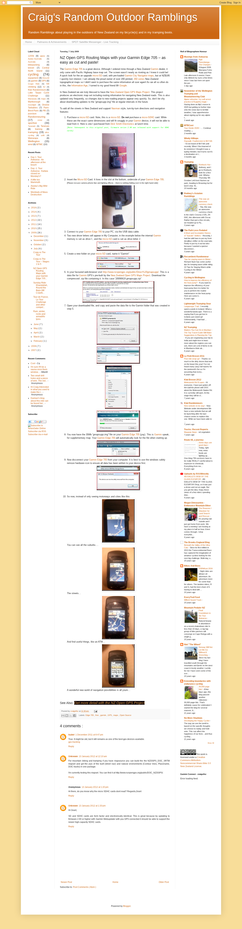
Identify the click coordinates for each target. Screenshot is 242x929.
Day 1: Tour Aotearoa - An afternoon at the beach (38, 161)
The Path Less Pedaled (195, 230)
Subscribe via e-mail (38, 434)
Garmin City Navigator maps (139, 75)
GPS (110, 715)
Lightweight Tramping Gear (197, 303)
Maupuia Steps (190, 432)
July (36, 248)
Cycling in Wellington (194, 277)
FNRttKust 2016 (206, 568)
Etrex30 (46, 78)
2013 (34, 216)
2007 (34, 350)
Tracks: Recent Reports (196, 429)
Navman (115, 108)
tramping (33, 132)
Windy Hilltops (191, 138)
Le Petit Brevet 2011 (194, 356)
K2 (44, 87)
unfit (42, 135)
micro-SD (97, 75)
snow (40, 120)
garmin (103, 715)
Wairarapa (33, 138)
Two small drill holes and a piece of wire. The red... (39, 378)
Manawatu (32, 99)
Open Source (125, 715)
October (38, 244)
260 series (139, 79)
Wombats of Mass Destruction (39, 193)
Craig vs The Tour (39, 253)
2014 (34, 212)
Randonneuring (36, 116)
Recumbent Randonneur (196, 256)
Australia (31, 62)
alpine (42, 56)
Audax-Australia (35, 59)
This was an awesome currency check (205, 201)
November (39, 240)
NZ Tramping (190, 327)
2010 (34, 228)
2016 (34, 207)
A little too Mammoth (35, 180)
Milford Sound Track (193, 600)
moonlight (32, 105)
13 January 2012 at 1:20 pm (95, 787)
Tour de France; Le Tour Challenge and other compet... (40, 302)
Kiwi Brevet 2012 (192, 379)
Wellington (34, 141)
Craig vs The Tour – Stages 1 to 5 (41, 261)
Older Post (164, 882)
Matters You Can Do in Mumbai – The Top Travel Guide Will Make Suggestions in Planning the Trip (198, 332)
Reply (71, 746)
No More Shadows (193, 718)
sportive (32, 122)
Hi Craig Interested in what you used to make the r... (40, 389)
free (97, 715)
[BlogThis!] (67, 715)
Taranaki (31, 126)
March (37, 336)
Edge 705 (90, 715)
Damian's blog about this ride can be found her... (39, 401)
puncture (32, 113)
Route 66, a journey (194, 440)
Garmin (154, 69)
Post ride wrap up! (192, 359)
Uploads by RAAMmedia (196, 474)
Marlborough (34, 102)
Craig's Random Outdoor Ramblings (112, 17)
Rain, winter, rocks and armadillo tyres (39, 315)
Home (28, 41)
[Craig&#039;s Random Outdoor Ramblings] (38, 428)
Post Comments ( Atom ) (84, 887)
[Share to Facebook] (74, 715)
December (39, 236)
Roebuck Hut (205, 165)
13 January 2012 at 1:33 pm (92, 806)
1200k (31, 56)
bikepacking (34, 65)
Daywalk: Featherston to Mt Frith (198, 141)
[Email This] (63, 715)
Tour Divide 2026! (192, 128)
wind (30, 144)
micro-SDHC (148, 117)
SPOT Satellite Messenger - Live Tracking (95, 41)
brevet (31, 68)
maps (116, 715)
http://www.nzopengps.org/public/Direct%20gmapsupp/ (131, 272)
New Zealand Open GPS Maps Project (130, 92)
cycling (33, 74)
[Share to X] (70, 715)
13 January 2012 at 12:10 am (93, 756)
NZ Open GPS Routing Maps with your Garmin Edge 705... (40, 273)
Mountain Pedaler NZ (194, 607)
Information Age (79, 85)
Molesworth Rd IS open (194, 382)
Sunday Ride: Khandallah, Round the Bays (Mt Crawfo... (40, 287)
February (38, 341)
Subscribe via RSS (37, 431)
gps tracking (74, 742)
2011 (34, 224)
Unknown (73, 756)
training (38, 129)
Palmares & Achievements (51, 41)
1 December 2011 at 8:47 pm (89, 734)
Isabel (71, 734)
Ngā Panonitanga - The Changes (205, 62)
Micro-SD (82, 179)
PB (44, 110)
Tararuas (45, 126)
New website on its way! (194, 406)
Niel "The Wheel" (192, 644)
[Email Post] (95, 711)
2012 (34, 220)
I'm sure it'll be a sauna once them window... (39, 369)
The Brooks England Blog (197, 542)
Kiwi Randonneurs (37, 90)
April (36, 332)
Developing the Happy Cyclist (197, 721)
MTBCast (188, 125)
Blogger (127, 906)
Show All (211, 743)
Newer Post (66, 882)
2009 (34, 232)
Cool (33, 363)
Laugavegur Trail (191, 306)
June (36, 324)
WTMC (39, 144)
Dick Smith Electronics (122, 124)
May (36, 328)
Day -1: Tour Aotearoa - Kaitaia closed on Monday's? (39, 172)
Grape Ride (34, 84)
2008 (34, 346)
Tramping (188, 162)
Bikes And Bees (192, 566)
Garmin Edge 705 (73, 69)
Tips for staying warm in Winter (197, 259)
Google (123, 85)
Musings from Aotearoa (196, 57)
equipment (33, 78)
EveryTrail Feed (192, 597)
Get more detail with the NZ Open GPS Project (109, 703)
